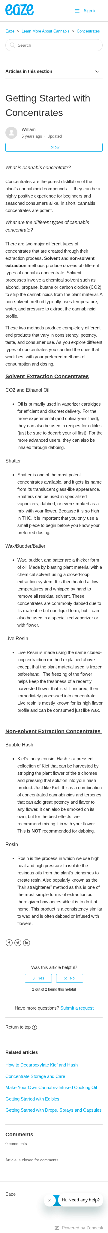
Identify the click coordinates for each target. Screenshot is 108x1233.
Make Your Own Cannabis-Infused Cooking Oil (51, 1087)
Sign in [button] (90, 10)
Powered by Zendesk (83, 1227)
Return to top (18, 1026)
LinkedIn (26, 943)
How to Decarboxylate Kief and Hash (41, 1064)
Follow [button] (54, 147)
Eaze (9, 31)
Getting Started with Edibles (32, 1098)
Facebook (9, 943)
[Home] (19, 13)
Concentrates (88, 31)
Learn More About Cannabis (46, 31)
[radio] (38, 978)
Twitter (18, 943)
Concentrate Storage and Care (35, 1076)
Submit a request (77, 1007)
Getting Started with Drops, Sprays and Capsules (53, 1110)
